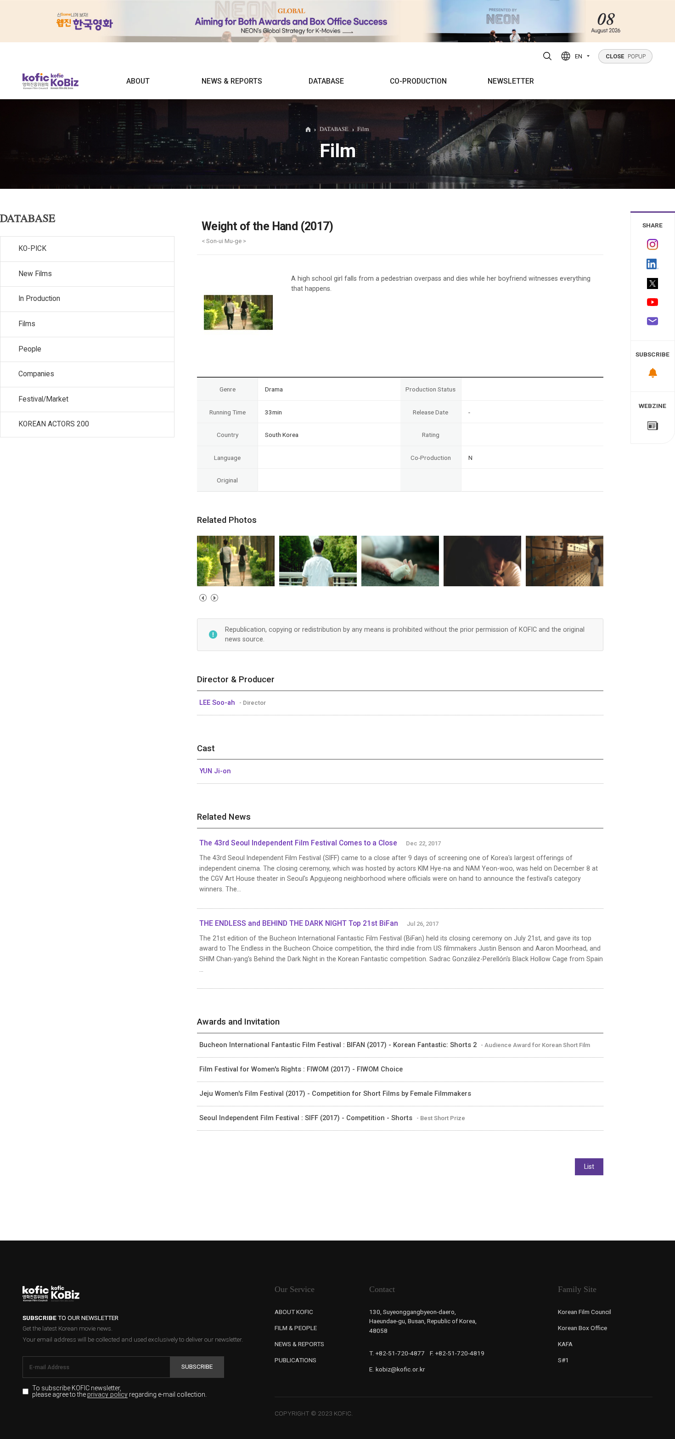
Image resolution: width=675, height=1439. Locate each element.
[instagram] (653, 244)
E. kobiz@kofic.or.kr (397, 1369)
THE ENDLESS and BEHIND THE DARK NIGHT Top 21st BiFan (298, 923)
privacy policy (107, 1394)
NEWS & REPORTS (232, 81)
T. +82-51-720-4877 (397, 1353)
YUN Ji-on (215, 771)
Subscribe (197, 1366)
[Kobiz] (64, 81)
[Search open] (547, 56)
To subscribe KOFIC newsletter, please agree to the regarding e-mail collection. (119, 1392)
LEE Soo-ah (218, 702)
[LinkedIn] (653, 264)
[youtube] (653, 303)
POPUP (626, 56)
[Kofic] (36, 81)
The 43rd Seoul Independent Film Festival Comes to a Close (298, 843)
